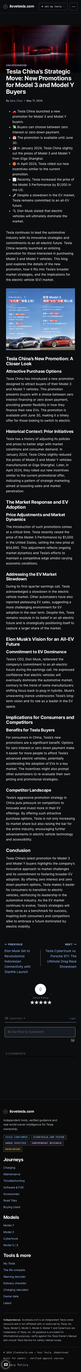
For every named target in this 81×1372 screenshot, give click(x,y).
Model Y (8, 1225)
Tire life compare (14, 1270)
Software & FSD (13, 1187)
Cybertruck (10, 1238)
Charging (9, 1167)
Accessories (11, 1194)
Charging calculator (15, 1290)
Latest (7, 1303)
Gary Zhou (16, 100)
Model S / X (10, 1245)
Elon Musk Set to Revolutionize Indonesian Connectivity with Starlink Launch (18, 958)
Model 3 (8, 1232)
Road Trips (10, 1200)
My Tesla (9, 1263)
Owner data (10, 1296)
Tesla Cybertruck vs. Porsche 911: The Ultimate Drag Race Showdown (60, 956)
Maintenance (11, 1174)
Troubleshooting (14, 1180)
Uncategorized (16, 65)
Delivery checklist (14, 1283)
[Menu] (74, 6)
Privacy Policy (15, 1364)
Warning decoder (14, 1276)
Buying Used (11, 1207)
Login (72, 1018)
